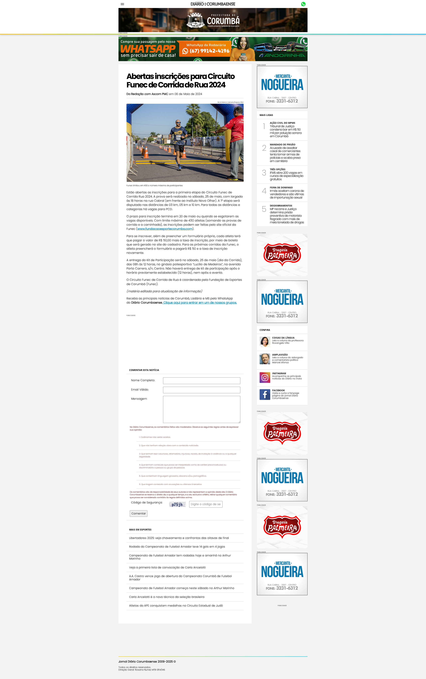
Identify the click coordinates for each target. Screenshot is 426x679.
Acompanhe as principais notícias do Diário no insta (287, 377)
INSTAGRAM (279, 373)
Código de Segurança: (146, 502)
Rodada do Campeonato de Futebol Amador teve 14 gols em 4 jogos (177, 547)
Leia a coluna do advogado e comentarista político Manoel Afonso (287, 360)
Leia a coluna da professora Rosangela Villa (288, 342)
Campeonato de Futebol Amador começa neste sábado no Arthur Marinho (181, 588)
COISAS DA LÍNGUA (283, 337)
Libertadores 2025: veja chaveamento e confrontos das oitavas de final (179, 538)
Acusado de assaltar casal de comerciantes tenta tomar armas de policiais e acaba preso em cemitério (285, 154)
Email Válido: (140, 390)
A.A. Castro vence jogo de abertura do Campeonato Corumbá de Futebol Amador (180, 577)
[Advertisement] (213, 339)
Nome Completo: (143, 380)
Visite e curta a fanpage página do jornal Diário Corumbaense (285, 396)
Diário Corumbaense (213, 4)
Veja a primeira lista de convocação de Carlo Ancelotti (167, 567)
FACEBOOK (278, 390)
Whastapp (303, 4)
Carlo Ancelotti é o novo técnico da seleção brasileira (166, 597)
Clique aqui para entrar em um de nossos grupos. (200, 302)
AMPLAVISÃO (280, 354)
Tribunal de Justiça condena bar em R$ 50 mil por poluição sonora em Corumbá (286, 131)
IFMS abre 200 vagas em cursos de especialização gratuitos (286, 176)
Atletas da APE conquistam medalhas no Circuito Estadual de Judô (176, 606)
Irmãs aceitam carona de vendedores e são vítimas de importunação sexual (287, 194)
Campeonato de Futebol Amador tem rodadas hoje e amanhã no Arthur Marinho (180, 557)
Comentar (138, 513)
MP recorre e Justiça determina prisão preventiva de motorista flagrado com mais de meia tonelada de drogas (287, 215)
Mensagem (139, 399)
